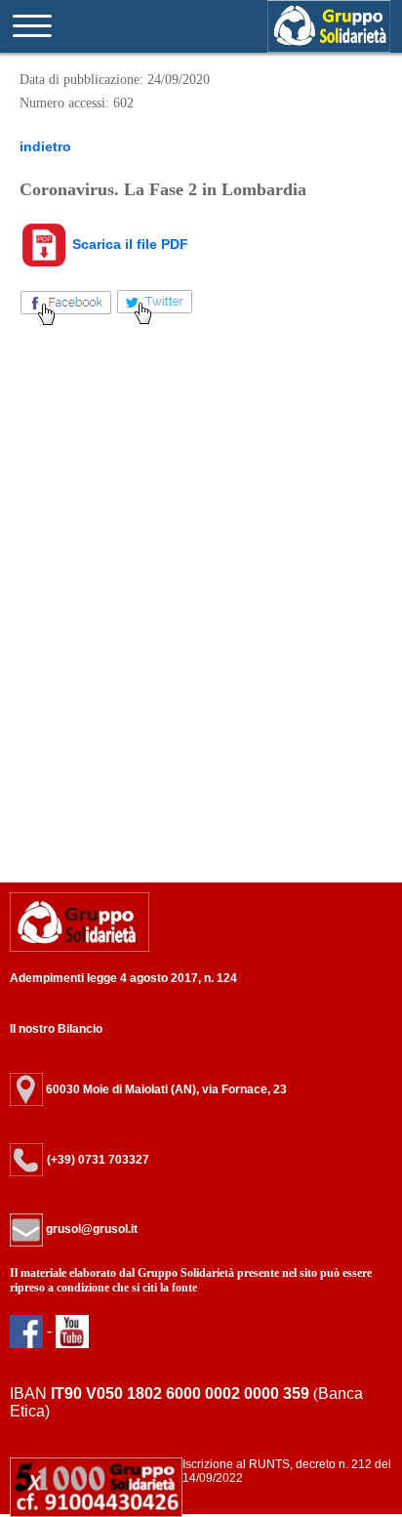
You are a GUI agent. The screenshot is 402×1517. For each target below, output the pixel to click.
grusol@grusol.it (90, 1229)
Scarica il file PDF (128, 244)
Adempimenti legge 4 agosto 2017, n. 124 (123, 978)
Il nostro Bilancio (56, 1029)
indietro (45, 146)
